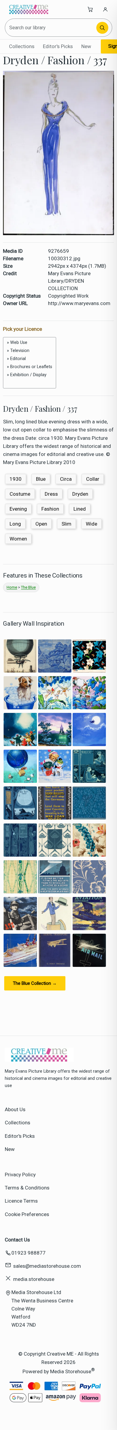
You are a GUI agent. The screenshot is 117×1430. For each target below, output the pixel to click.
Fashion (50, 509)
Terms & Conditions (27, 1188)
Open (41, 524)
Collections (21, 46)
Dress (51, 494)
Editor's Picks (58, 46)
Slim (66, 524)
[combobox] (51, 27)
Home (12, 587)
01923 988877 (28, 1253)
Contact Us (17, 1240)
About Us (15, 1109)
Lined (80, 509)
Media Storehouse (70, 1371)
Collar (92, 479)
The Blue (28, 587)
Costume (20, 494)
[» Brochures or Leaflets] (29, 367)
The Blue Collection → (35, 983)
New (86, 46)
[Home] (29, 9)
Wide (91, 524)
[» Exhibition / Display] (29, 375)
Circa (66, 479)
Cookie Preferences (27, 1214)
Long (15, 524)
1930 (16, 479)
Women (18, 539)
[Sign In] (105, 9)
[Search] (102, 28)
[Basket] (90, 9)
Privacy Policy (20, 1175)
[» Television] (29, 351)
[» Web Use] (29, 343)
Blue (41, 479)
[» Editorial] (29, 359)
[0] (29, 381)
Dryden (80, 494)
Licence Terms (21, 1201)
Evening (18, 509)
